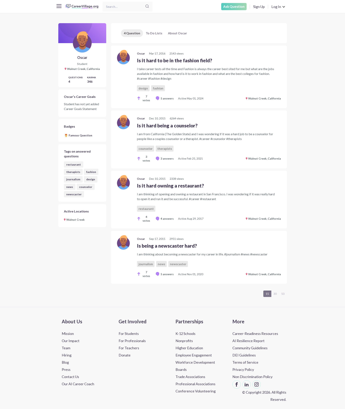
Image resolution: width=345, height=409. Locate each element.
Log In (276, 6)
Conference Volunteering (195, 391)
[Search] (147, 6)
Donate (125, 355)
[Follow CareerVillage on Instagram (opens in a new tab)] (256, 384)
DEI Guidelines (244, 355)
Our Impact (70, 341)
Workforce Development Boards (195, 366)
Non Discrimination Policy (252, 376)
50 (283, 293)
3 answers (167, 158)
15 (267, 293)
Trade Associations (190, 376)
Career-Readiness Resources (255, 333)
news (69, 187)
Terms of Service (245, 362)
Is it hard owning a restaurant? (170, 186)
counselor (85, 187)
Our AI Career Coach (78, 384)
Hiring (66, 355)
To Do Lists (154, 33)
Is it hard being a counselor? (167, 125)
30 (275, 293)
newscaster (74, 194)
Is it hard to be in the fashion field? (174, 60)
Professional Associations (195, 384)
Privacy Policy (243, 369)
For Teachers (129, 348)
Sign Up (259, 6)
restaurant (73, 164)
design (90, 179)
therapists (73, 172)
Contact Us (70, 376)
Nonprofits (184, 341)
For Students (129, 333)
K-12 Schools (185, 333)
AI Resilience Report (248, 341)
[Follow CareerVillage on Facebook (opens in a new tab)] (236, 384)
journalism (73, 179)
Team (66, 348)
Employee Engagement (193, 355)
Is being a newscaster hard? (167, 246)
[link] (199, 77)
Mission (68, 333)
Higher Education (189, 348)
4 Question (132, 33)
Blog (65, 362)
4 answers (167, 218)
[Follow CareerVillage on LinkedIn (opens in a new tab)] (246, 384)
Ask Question (234, 6)
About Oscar (177, 33)
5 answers (167, 98)
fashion (91, 172)
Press (66, 369)
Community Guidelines (250, 348)
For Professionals (132, 341)
